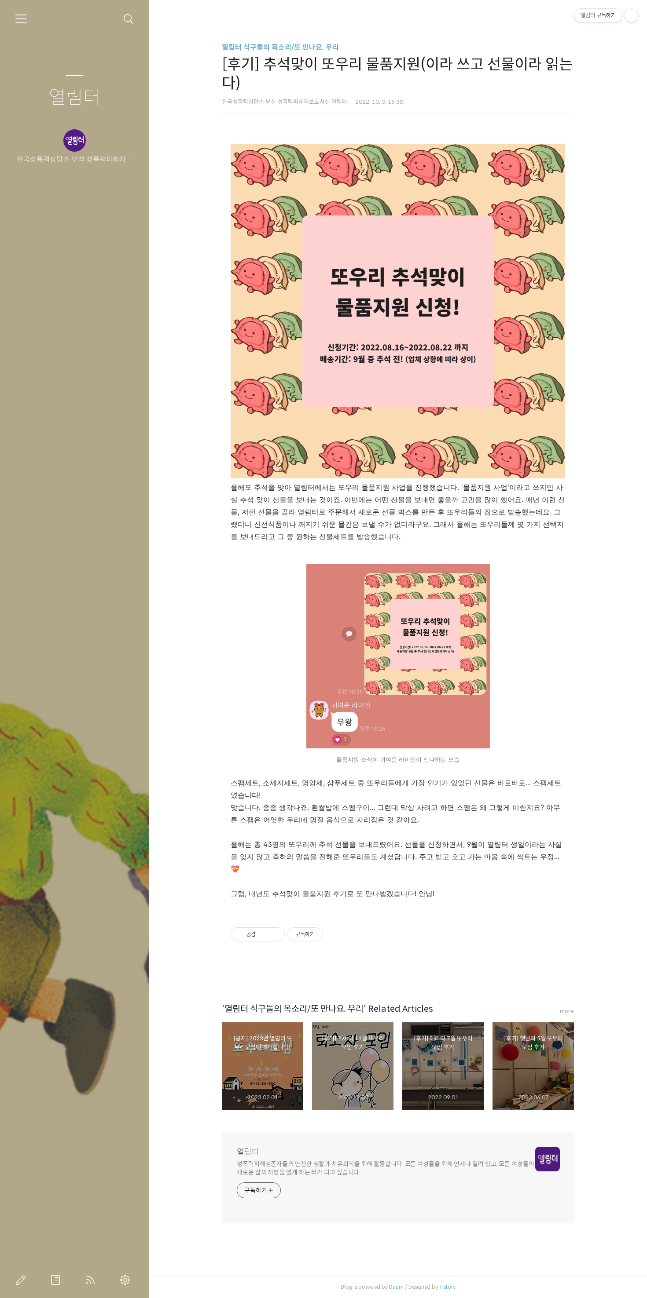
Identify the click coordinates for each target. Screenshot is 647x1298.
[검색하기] (129, 19)
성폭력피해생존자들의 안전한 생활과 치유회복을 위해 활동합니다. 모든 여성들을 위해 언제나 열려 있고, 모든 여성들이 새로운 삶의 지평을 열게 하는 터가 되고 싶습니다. (385, 1168)
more (567, 1011)
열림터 (74, 98)
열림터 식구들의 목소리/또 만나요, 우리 (280, 47)
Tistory (447, 1286)
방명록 (57, 1280)
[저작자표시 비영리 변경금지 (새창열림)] (334, 934)
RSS (92, 1280)
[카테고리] (21, 19)
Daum (396, 1286)
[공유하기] (263, 934)
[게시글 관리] (274, 934)
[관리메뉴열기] (631, 15)
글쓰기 (22, 1280)
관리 (126, 1280)
